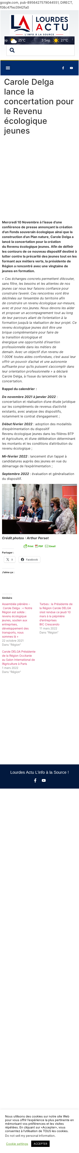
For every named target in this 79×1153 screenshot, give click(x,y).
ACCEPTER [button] (40, 1143)
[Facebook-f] (35, 780)
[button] (7, 68)
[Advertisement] (39, 178)
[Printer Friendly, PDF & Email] (39, 545)
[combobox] (40, 50)
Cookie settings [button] (17, 1144)
